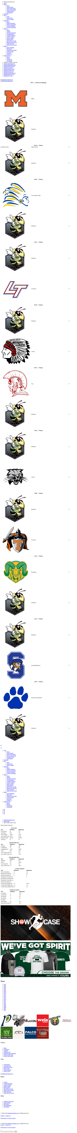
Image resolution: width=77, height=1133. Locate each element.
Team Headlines (10, 47)
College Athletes (10, 36)
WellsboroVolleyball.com (10, 73)
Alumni (8, 31)
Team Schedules (7, 1070)
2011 (5, 1003)
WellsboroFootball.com (9, 1)
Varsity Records (10, 43)
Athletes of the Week (12, 50)
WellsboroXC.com (8, 75)
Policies (2, 1115)
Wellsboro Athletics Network (10, 62)
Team (5, 4)
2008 (5, 1007)
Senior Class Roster (11, 10)
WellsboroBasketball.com (10, 65)
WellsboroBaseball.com (9, 63)
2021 (5, 989)
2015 (5, 997)
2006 (5, 1010)
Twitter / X (9, 54)
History (6, 28)
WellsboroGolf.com (8, 67)
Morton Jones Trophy (12, 42)
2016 (5, 996)
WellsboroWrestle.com (9, 74)
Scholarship (9, 59)
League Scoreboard (11, 27)
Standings (6, 20)
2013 (5, 1000)
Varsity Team (7, 1071)
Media (6, 46)
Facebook (9, 53)
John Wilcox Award (11, 40)
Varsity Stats (6, 821)
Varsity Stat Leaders (8, 1056)
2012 (5, 1001)
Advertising (9, 61)
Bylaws (8, 58)
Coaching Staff (10, 11)
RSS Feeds (9, 49)
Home (5, 3)
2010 (5, 1004)
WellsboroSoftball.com (9, 69)
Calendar (6, 1050)
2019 (5, 992)
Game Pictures (10, 51)
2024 (5, 985)
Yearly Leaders (10, 19)
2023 (5, 987)
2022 (5, 988)
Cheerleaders (10, 12)
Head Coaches (10, 38)
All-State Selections (11, 32)
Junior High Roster (11, 8)
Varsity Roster (10, 7)
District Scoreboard (11, 24)
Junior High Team (8, 1067)
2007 (5, 1008)
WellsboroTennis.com (9, 70)
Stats (5, 15)
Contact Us (8, 1115)
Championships (10, 34)
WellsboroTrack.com (8, 71)
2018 (5, 993)
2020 (5, 991)
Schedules (6, 14)
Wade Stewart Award (12, 45)
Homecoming (10, 39)
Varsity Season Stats (8, 1054)
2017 (5, 995)
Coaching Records (11, 35)
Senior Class (7, 1068)
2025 (5, 984)
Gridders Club (7, 55)
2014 (5, 999)
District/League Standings (10, 1053)
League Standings (11, 26)
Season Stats (10, 18)
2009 (5, 1006)
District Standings (11, 23)
